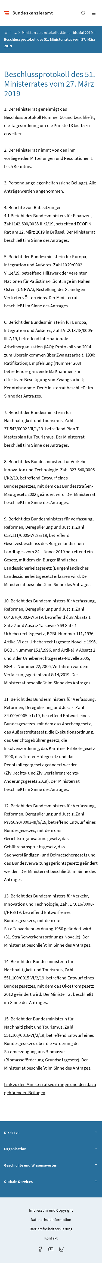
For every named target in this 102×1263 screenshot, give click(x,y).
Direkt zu (27, 1132)
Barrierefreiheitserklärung (51, 1228)
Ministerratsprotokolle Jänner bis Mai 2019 (57, 32)
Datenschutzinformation (51, 1219)
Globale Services (33, 1181)
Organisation (30, 1148)
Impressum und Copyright (51, 1210)
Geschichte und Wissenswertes (45, 1165)
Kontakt (51, 1238)
